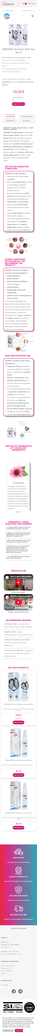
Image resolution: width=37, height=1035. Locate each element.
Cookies (3, 968)
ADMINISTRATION (26, 116)
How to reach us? (6, 942)
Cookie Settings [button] (8, 1030)
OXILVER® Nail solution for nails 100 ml (18, 808)
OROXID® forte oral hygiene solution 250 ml (18, 699)
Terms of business (6, 966)
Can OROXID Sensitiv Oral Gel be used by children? (18, 552)
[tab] (10, 116)
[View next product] (33, 10)
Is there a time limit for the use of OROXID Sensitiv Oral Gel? (18, 523)
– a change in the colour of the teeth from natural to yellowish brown (18, 648)
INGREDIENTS (10, 121)
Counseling (4, 980)
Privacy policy (5, 963)
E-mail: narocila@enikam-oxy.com (11, 949)
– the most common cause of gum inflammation (17, 638)
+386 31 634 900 (13, 946)
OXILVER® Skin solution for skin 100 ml (18, 755)
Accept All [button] (19, 1030)
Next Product (27, 11)
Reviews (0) (27, 121)
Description (10, 116)
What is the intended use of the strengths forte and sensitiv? (18, 536)
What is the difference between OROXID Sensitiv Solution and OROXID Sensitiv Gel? (18, 529)
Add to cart (18, 104)
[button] (16, 507)
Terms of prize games (8, 961)
